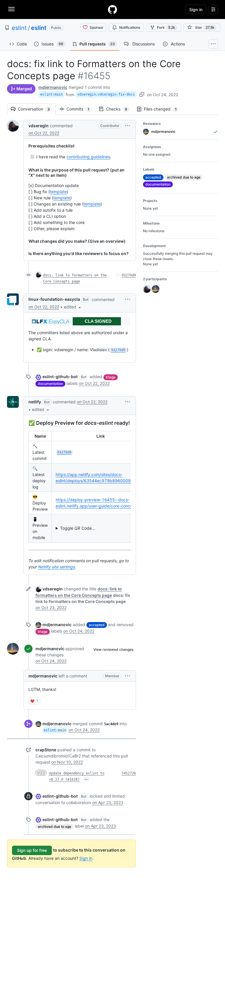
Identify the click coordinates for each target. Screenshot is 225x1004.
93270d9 (129, 275)
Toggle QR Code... (77, 528)
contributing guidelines (88, 156)
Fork (166, 27)
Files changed (163, 108)
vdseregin (38, 125)
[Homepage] (112, 9)
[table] (79, 487)
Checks (119, 108)
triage (110, 377)
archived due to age (54, 826)
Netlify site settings (56, 566)
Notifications (129, 27)
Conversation (37, 108)
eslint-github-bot (60, 376)
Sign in (85, 858)
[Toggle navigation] (11, 9)
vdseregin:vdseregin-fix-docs (106, 94)
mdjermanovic (52, 87)
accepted (97, 625)
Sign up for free (32, 850)
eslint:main (51, 94)
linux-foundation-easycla (54, 299)
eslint (19, 27)
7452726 (129, 773)
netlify (34, 401)
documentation (50, 383)
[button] (127, 125)
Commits (81, 108)
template (58, 191)
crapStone (45, 749)
